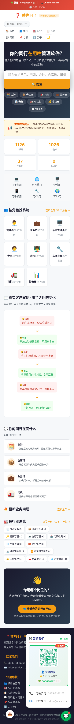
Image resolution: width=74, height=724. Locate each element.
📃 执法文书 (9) (14, 529)
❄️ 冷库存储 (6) (14, 543)
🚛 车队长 (35, 101)
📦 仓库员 (28, 94)
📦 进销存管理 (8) (37, 529)
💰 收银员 (53, 101)
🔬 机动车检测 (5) (15, 551)
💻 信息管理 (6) (36, 536)
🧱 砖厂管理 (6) (36, 543)
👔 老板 (19, 101)
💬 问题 (10, 37)
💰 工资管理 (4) (14, 558)
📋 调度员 (37, 108)
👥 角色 (23, 30)
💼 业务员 (61, 94)
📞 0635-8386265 (49, 2)
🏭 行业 (37, 30)
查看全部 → (63, 509)
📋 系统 (51, 30)
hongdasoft (26, 2)
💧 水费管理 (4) (59, 558)
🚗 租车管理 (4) (36, 558)
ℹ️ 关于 (37, 37)
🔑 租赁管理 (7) (14, 536)
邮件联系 (48, 701)
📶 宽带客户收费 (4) (41, 551)
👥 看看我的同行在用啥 (37, 608)
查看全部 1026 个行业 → (56, 521)
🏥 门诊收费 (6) (58, 536)
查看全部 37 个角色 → (58, 210)
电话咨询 (46, 693)
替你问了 (36, 15)
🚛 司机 (44, 94)
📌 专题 (23, 37)
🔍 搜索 (37, 84)
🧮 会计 (11, 94)
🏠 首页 (10, 30)
